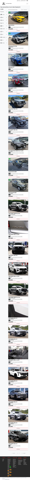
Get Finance (18, 30)
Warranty (19, 462)
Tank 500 (9, 463)
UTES (3, 459)
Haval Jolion (9, 459)
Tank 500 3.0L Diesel (9, 472)
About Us (24, 459)
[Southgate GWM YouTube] (27, 0)
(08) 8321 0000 (24, 0)
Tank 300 (9, 462)
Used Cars (14, 459)
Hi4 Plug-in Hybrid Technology (14, 464)
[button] (27, 3)
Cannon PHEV (9, 474)
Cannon (9, 464)
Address (19, 0)
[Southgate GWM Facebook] (26, 0)
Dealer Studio (7, 479)
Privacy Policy (25, 464)
